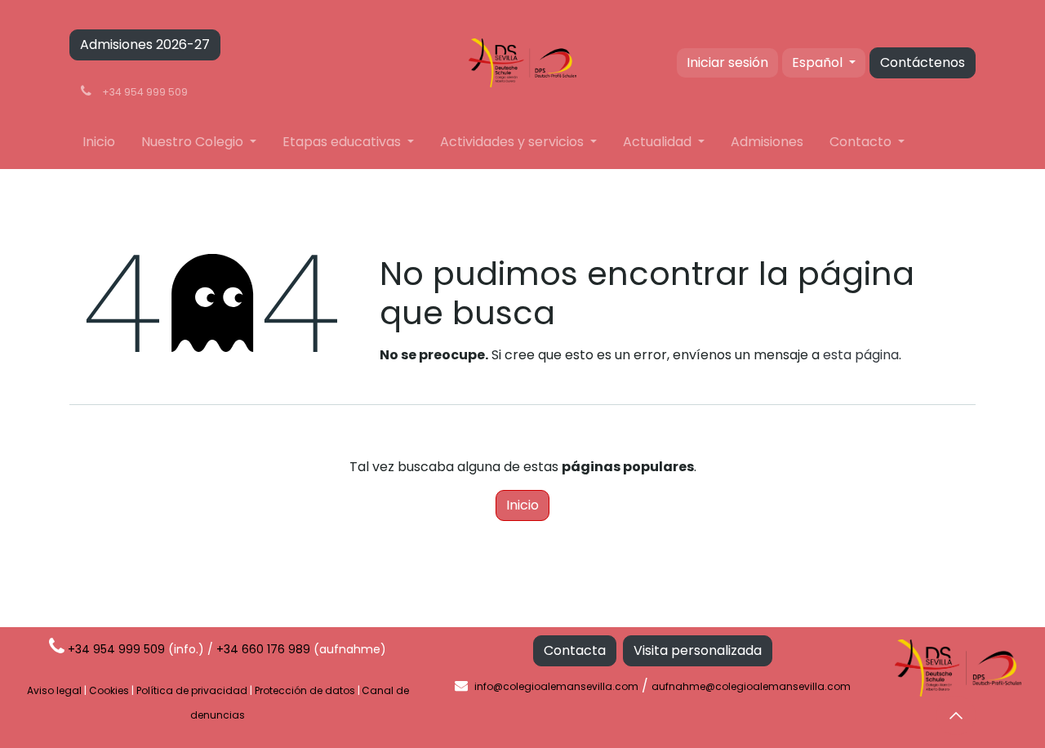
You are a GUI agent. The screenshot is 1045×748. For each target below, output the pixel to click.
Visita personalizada (698, 650)
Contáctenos (922, 62)
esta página (861, 354)
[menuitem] (98, 142)
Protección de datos (305, 690)
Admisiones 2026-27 (145, 44)
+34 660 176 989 (263, 649)
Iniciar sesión (727, 62)
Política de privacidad (191, 690)
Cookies (109, 690)
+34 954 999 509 (116, 649)
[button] (956, 715)
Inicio (522, 505)
